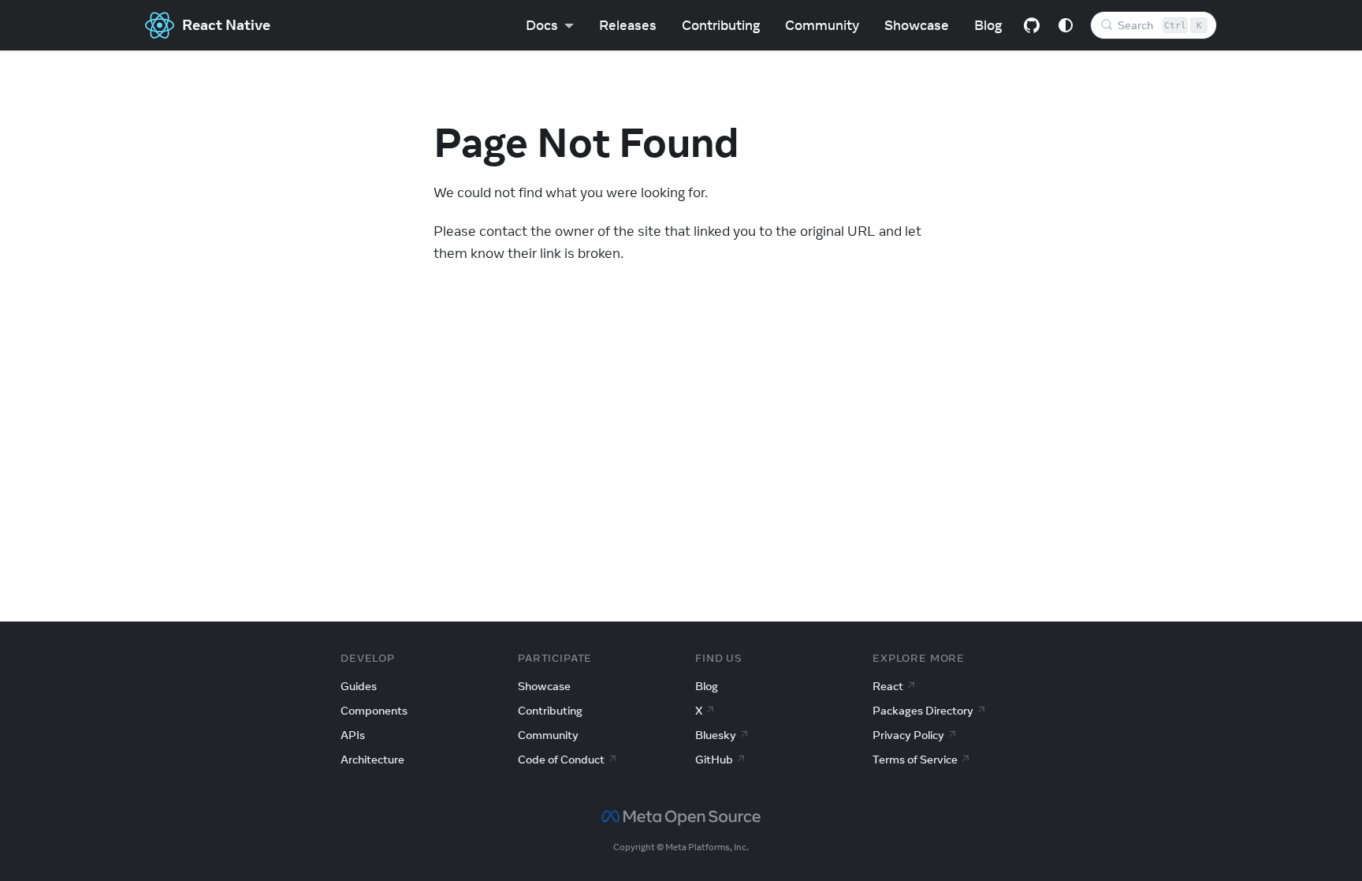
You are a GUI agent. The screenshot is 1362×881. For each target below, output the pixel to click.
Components (373, 711)
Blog (988, 25)
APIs (352, 735)
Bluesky (715, 735)
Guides (358, 686)
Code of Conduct (561, 759)
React (888, 686)
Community (822, 25)
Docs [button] (542, 25)
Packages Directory (923, 711)
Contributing (721, 25)
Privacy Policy (908, 735)
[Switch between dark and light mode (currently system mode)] (1065, 25)
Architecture (372, 759)
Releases (628, 25)
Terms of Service (915, 759)
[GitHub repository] (1032, 25)
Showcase (916, 25)
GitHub (714, 759)
